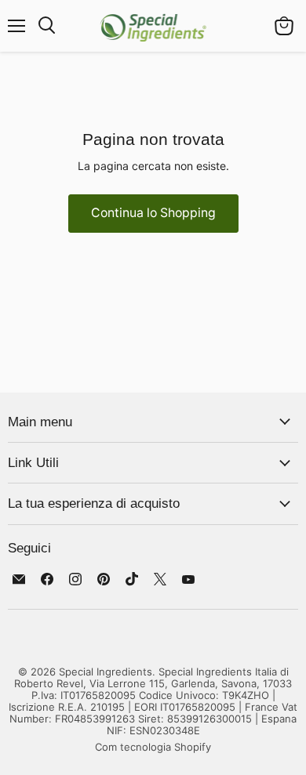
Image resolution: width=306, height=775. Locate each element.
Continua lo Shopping (153, 212)
